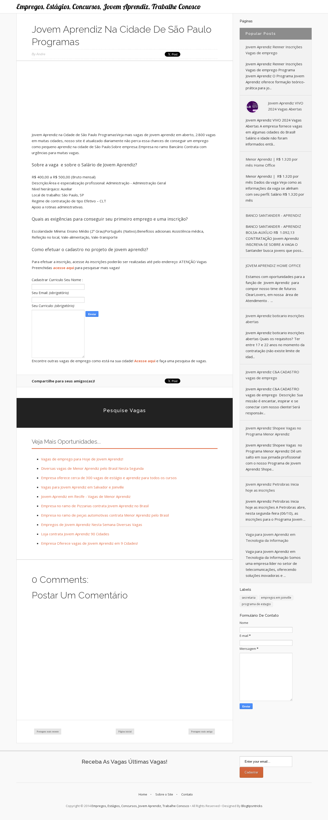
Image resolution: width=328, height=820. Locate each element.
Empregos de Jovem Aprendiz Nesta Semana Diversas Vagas (91, 524)
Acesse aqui (144, 360)
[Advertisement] (125, 98)
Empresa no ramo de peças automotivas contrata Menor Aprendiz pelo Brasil (105, 515)
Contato (187, 794)
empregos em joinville (276, 598)
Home (143, 794)
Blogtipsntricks (251, 806)
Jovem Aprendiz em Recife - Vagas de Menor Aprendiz (86, 496)
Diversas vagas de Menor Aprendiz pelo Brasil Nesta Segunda (92, 468)
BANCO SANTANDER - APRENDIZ (273, 215)
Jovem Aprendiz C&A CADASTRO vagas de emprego (272, 374)
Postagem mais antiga (201, 731)
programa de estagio (256, 604)
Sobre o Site (164, 794)
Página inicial (125, 731)
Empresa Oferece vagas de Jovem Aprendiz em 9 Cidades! (89, 543)
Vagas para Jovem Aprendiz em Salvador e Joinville (82, 487)
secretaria (248, 598)
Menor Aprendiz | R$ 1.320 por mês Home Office (272, 162)
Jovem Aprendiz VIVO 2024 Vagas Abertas (285, 106)
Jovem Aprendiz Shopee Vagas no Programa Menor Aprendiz (273, 431)
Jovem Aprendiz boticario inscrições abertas (275, 318)
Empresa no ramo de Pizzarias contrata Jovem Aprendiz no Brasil (95, 505)
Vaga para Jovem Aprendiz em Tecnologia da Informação (270, 537)
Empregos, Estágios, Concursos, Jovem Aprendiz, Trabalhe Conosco (108, 6)
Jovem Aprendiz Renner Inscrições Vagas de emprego (274, 49)
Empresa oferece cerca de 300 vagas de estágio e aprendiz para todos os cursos (109, 477)
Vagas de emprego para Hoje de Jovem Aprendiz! (82, 459)
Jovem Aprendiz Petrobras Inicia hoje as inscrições (272, 487)
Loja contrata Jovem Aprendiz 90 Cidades (75, 533)
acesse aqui (63, 267)
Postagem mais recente (48, 731)
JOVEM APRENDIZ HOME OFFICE (273, 265)
